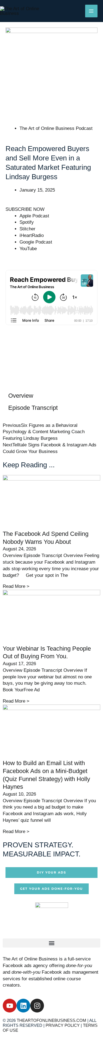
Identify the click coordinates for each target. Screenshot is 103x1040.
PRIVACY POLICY (63, 1025)
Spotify (27, 222)
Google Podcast (36, 242)
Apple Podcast (34, 216)
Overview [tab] (20, 395)
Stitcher (27, 228)
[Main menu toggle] (91, 11)
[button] (51, 943)
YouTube (28, 248)
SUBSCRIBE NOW (24, 209)
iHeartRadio (32, 235)
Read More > (16, 586)
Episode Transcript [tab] (33, 407)
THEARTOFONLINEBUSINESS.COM (51, 1020)
